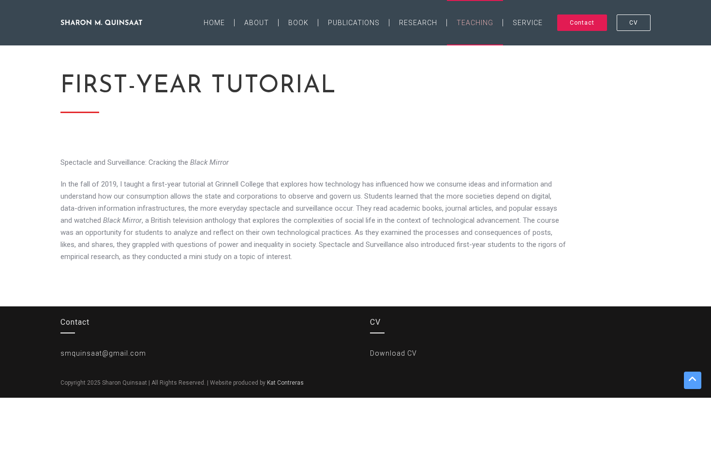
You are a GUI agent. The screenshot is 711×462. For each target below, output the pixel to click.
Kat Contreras (285, 382)
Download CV (393, 353)
